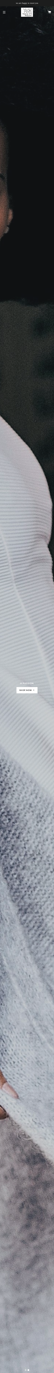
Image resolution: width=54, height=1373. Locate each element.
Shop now (26, 690)
